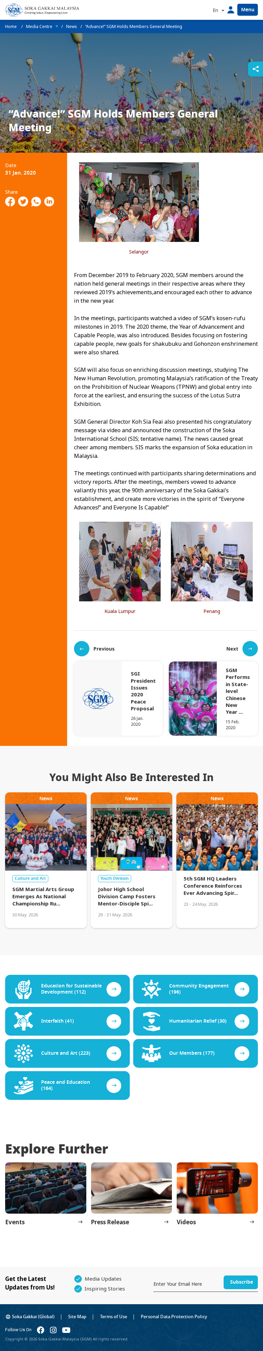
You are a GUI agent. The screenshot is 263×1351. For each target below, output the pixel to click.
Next (232, 648)
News (71, 26)
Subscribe (241, 1282)
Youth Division (114, 878)
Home (11, 26)
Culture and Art (30, 878)
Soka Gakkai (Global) (33, 1316)
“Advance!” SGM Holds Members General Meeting (133, 26)
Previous (104, 648)
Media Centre (39, 26)
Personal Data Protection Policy (174, 1316)
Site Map (77, 1316)
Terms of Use (113, 1316)
